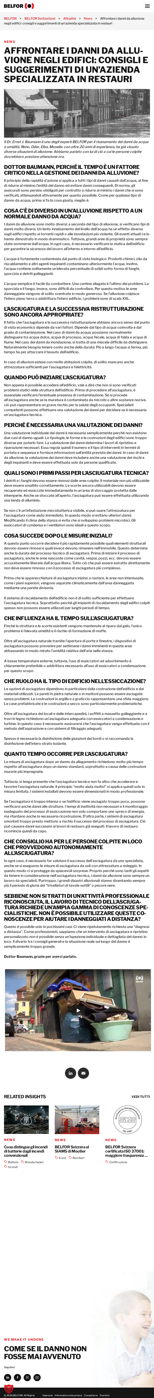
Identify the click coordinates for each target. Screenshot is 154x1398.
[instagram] (27, 1377)
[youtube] (37, 1377)
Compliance (91, 1395)
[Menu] (147, 6)
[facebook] (17, 1377)
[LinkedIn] (70, 1073)
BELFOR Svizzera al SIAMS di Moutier (72, 1149)
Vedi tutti (141, 1097)
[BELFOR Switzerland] (77, 6)
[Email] (83, 1073)
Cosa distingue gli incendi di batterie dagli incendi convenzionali (26, 1151)
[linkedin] (7, 1377)
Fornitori (105, 1395)
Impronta (48, 1395)
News (9, 42)
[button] (9, 1389)
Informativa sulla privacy (68, 1395)
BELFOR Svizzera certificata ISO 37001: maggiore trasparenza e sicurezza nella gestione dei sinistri (126, 1151)
